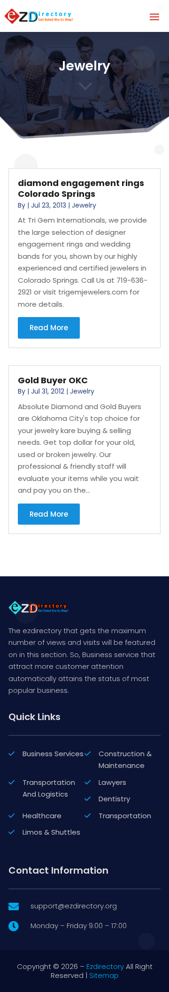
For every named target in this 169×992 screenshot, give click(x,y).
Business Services (53, 754)
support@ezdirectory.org (74, 906)
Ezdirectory (105, 966)
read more (49, 328)
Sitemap (104, 975)
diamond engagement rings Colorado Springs (81, 188)
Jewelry (84, 205)
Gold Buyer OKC (53, 380)
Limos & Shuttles (51, 832)
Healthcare (42, 816)
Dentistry (114, 799)
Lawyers (112, 782)
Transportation (125, 816)
